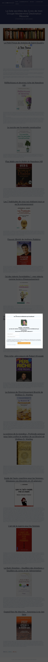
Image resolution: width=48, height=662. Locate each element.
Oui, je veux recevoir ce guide (24, 343)
